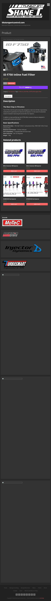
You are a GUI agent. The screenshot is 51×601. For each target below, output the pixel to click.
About (45, 588)
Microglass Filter (37, 91)
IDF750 (31, 91)
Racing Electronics (25, 588)
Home (4, 39)
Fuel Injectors (10, 39)
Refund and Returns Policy (31, 590)
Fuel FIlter (26, 91)
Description (8, 96)
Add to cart (11, 83)
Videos (34, 588)
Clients (39, 588)
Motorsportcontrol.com (13, 22)
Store (21, 590)
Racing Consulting (14, 588)
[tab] (8, 96)
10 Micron (20, 91)
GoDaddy (42, 598)
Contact (15, 590)
